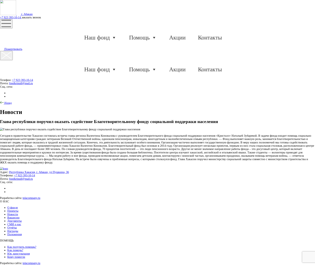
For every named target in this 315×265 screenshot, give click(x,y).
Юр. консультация (18, 253)
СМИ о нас (14, 224)
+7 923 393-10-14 (11, 17)
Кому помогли (16, 256)
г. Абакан (26, 14)
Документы (14, 220)
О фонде (12, 207)
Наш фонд (97, 37)
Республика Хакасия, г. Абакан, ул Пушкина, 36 (39, 172)
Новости (12, 214)
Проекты (12, 210)
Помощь (139, 37)
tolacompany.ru (31, 197)
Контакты (210, 37)
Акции (177, 37)
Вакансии (13, 217)
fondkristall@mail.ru (21, 83)
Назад (8, 102)
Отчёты (12, 227)
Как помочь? (15, 250)
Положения (14, 234)
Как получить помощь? (21, 246)
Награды (12, 231)
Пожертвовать (13, 49)
